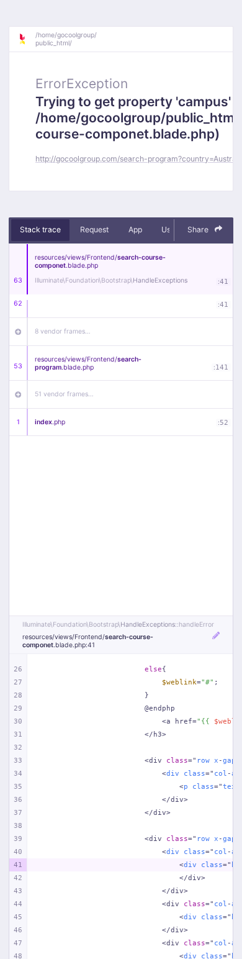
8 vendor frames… (63, 331)
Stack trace (40, 229)
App (135, 229)
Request (94, 229)
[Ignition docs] (26, 39)
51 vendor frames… (64, 394)
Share (198, 229)
